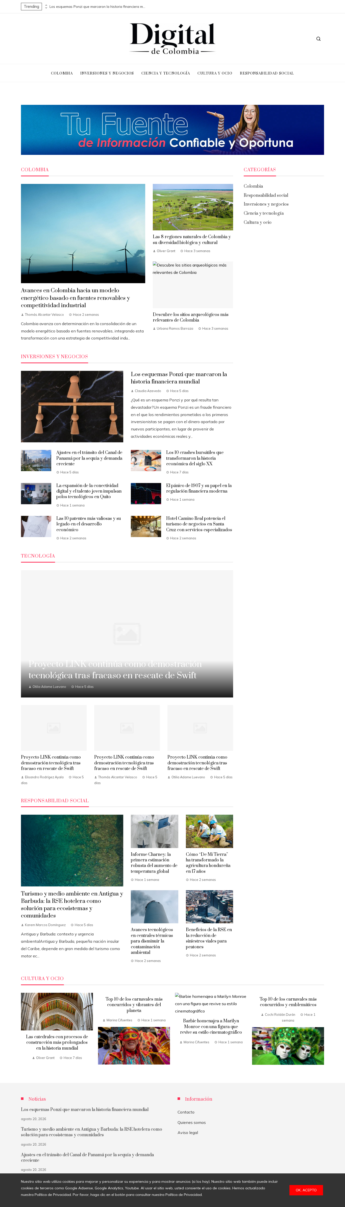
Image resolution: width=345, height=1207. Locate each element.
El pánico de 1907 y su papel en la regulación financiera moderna (199, 488)
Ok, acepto (306, 1190)
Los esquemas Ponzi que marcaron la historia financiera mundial (97, 7)
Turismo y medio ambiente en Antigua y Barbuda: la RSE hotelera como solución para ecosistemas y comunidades (72, 905)
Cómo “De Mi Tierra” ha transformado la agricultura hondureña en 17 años (208, 863)
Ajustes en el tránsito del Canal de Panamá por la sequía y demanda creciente (89, 458)
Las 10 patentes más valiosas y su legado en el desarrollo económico (88, 524)
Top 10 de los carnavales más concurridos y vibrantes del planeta (134, 1005)
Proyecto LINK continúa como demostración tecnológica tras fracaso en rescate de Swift (51, 763)
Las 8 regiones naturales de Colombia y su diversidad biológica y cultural (192, 239)
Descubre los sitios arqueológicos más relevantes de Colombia (191, 317)
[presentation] (45, 5)
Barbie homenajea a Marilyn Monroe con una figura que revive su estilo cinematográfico (211, 1026)
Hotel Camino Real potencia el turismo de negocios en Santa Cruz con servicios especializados (199, 524)
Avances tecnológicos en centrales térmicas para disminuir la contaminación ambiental (152, 941)
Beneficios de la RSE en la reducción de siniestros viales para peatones (209, 938)
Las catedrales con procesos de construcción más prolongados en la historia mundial (57, 1042)
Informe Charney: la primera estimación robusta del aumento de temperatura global (154, 863)
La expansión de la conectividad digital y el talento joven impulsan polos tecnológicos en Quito (88, 491)
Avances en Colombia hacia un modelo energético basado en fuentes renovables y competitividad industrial (75, 298)
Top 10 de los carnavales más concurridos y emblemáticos (288, 1002)
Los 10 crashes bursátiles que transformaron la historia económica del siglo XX (195, 458)
